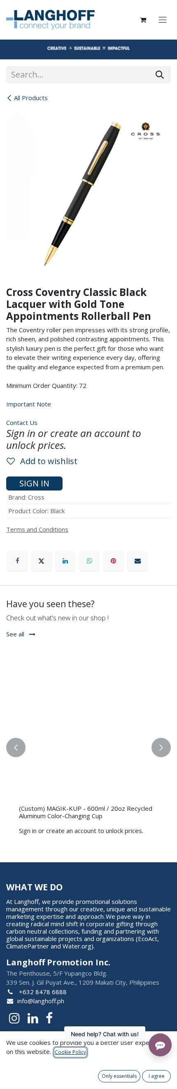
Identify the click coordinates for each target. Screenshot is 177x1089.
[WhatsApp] (89, 561)
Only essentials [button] (119, 1076)
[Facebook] (17, 561)
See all (16, 634)
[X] (41, 561)
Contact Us (21, 422)
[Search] (160, 74)
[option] (88, 747)
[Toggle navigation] (162, 20)
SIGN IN (34, 483)
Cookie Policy (70, 1052)
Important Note (28, 404)
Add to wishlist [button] (47, 461)
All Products (31, 98)
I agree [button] (157, 1076)
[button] (16, 747)
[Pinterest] (113, 561)
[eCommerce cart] (143, 20)
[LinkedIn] (65, 561)
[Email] (137, 561)
